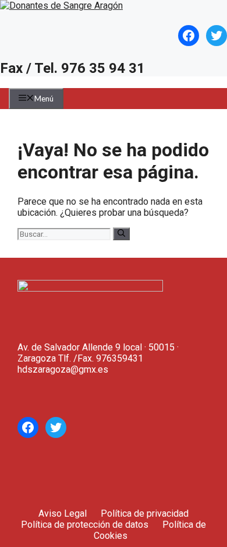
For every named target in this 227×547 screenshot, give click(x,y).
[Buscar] (121, 233)
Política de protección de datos (84, 524)
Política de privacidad (145, 513)
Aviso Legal (62, 513)
